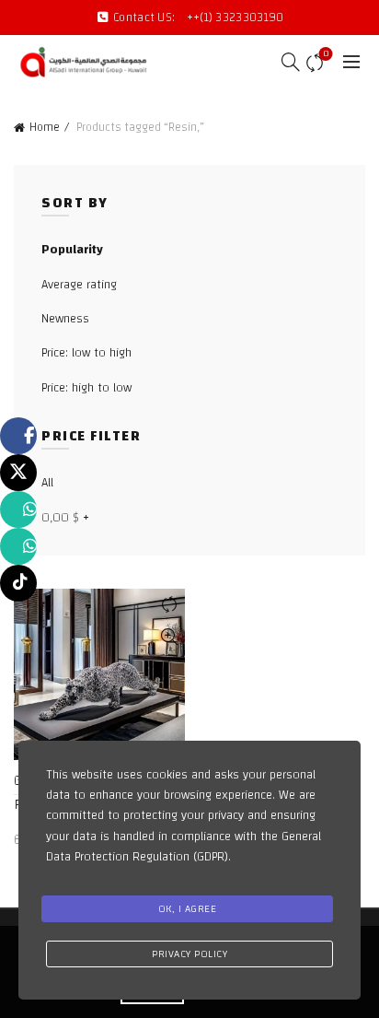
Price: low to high (86, 353)
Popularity (72, 250)
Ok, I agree (187, 908)
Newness (65, 319)
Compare (325, 55)
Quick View (169, 637)
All (47, 483)
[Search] (284, 62)
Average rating (79, 285)
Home (44, 127)
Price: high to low (86, 388)
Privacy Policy (189, 953)
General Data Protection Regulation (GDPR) (183, 847)
